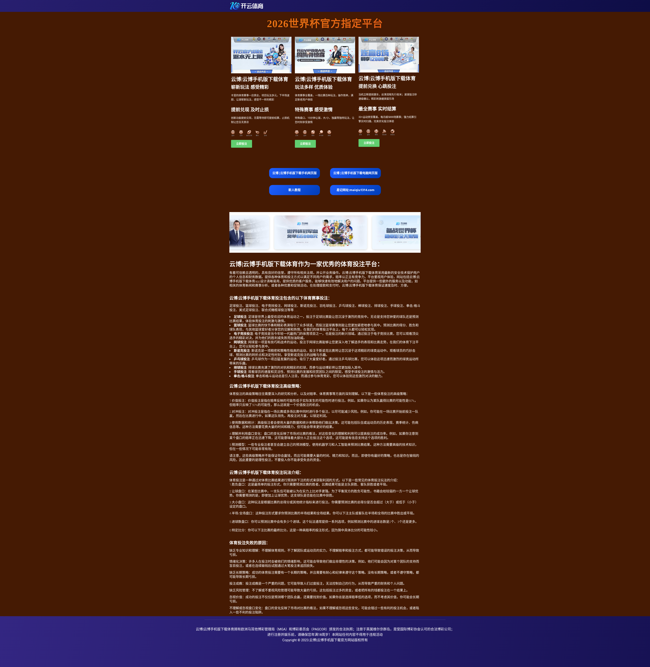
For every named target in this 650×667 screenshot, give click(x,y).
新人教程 (294, 190)
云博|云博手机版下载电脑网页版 (355, 173)
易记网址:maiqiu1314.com (355, 190)
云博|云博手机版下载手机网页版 (294, 173)
